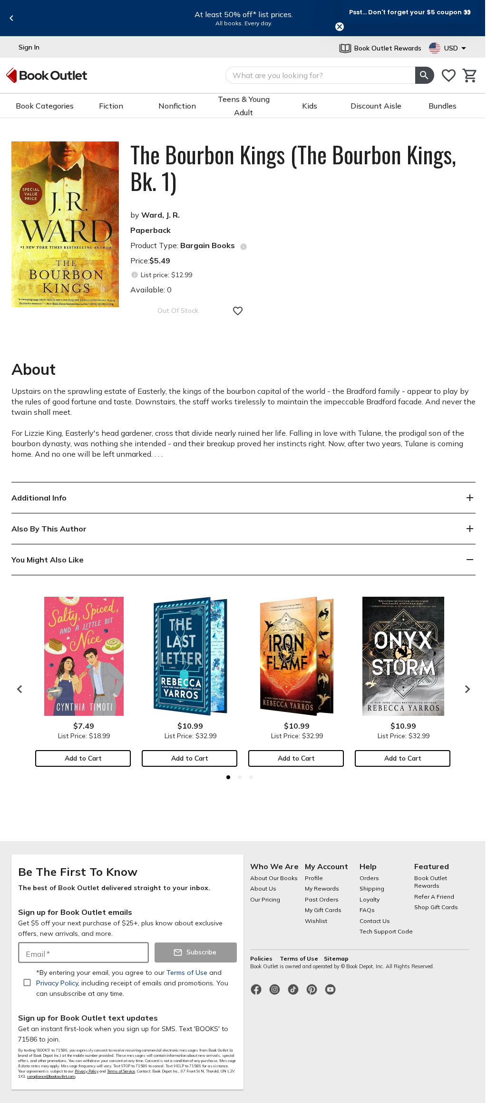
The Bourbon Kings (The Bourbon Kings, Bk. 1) (293, 167)
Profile (314, 878)
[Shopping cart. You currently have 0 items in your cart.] (470, 75)
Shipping (372, 888)
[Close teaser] (339, 26)
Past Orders (322, 899)
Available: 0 (151, 289)
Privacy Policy (86, 1071)
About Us (263, 888)
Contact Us (375, 920)
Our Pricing (265, 899)
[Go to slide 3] (251, 777)
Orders (369, 878)
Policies (262, 958)
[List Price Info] (134, 275)
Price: (150, 260)
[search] (424, 75)
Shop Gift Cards (436, 907)
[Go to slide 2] (240, 777)
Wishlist (316, 920)
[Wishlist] (448, 75)
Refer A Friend (434, 896)
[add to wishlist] (237, 311)
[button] (409, 12)
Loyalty (370, 899)
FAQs (367, 909)
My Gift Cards (323, 909)
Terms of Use (299, 958)
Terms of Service (121, 1071)
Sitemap (336, 958)
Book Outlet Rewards (430, 882)
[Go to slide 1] (228, 777)
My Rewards (322, 888)
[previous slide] (11, 18)
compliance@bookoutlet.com (51, 1076)
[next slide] (465, 689)
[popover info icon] (243, 247)
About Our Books (274, 878)
